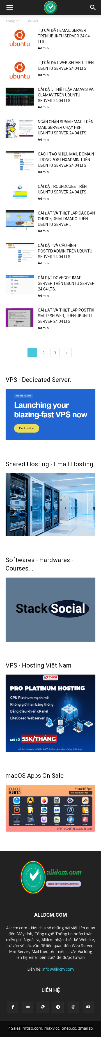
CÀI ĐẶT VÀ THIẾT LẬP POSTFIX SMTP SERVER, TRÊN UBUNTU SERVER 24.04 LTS (66, 316)
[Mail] (27, 1007)
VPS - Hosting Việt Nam (39, 665)
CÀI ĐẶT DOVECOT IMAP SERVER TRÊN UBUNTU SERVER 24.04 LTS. (66, 283)
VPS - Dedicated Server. (38, 379)
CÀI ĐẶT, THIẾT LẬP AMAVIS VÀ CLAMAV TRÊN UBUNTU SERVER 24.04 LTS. (66, 95)
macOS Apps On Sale (35, 775)
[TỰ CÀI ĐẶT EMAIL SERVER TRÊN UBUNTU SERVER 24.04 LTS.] (20, 37)
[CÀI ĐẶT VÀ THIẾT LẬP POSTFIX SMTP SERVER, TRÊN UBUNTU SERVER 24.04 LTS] (20, 317)
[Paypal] (43, 1007)
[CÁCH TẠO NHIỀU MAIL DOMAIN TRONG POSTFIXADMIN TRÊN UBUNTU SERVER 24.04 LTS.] (20, 161)
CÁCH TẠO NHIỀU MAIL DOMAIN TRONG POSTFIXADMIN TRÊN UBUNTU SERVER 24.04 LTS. (66, 160)
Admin (43, 48)
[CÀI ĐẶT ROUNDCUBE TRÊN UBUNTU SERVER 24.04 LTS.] (20, 193)
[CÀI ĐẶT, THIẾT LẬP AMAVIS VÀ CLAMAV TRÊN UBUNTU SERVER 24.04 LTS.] (20, 96)
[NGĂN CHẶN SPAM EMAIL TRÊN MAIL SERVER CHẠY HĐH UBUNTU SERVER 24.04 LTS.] (20, 128)
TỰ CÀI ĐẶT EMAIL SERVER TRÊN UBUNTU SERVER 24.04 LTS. (64, 36)
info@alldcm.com (58, 969)
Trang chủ (13, 21)
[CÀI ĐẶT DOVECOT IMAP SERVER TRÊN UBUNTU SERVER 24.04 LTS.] (20, 284)
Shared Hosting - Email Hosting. (50, 464)
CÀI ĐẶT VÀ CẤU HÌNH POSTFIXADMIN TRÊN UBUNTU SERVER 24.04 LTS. (65, 251)
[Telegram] (58, 1007)
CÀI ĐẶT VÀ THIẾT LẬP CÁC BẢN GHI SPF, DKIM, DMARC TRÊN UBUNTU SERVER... (66, 219)
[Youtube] (88, 1007)
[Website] (73, 1007)
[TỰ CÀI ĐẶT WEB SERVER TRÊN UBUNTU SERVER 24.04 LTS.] (20, 69)
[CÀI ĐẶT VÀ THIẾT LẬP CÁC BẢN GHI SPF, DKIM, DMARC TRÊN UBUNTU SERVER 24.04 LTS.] (20, 220)
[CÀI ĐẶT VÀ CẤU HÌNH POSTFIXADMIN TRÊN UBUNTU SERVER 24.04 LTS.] (20, 252)
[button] (10, 7)
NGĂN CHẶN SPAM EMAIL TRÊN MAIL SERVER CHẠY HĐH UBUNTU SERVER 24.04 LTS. (65, 127)
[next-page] (67, 352)
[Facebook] (12, 1007)
